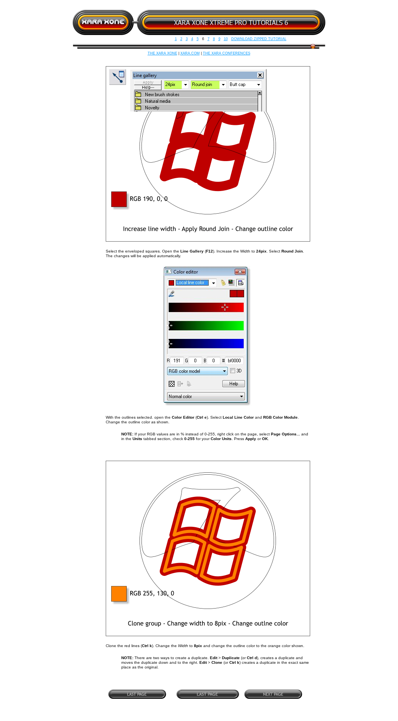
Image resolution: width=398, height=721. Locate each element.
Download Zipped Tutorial (258, 39)
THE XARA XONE (162, 53)
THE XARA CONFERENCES (226, 53)
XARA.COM (190, 53)
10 (226, 39)
